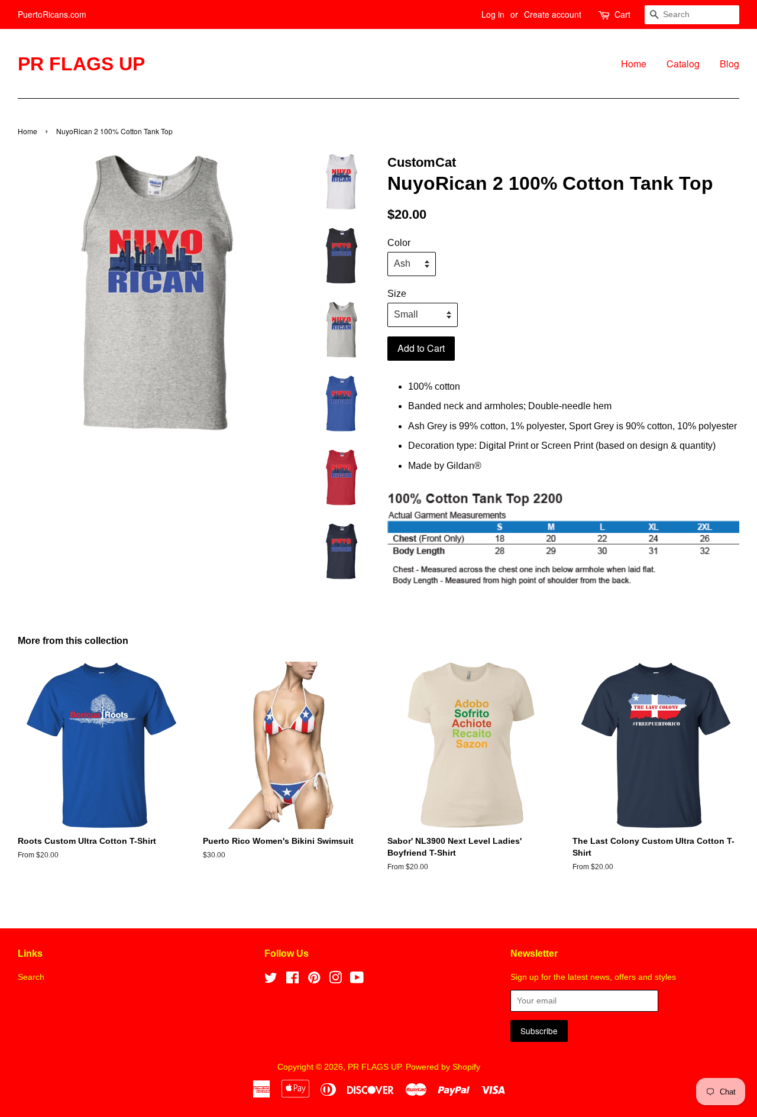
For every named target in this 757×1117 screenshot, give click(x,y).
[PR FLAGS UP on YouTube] (357, 980)
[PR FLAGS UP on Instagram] (335, 980)
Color (398, 243)
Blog (729, 63)
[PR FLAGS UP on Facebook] (292, 980)
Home (633, 63)
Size (396, 294)
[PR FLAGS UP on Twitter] (270, 980)
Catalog (683, 63)
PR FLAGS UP (81, 64)
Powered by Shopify (443, 1067)
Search (31, 977)
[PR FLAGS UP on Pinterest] (314, 980)
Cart (622, 14)
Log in (492, 14)
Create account (552, 14)
